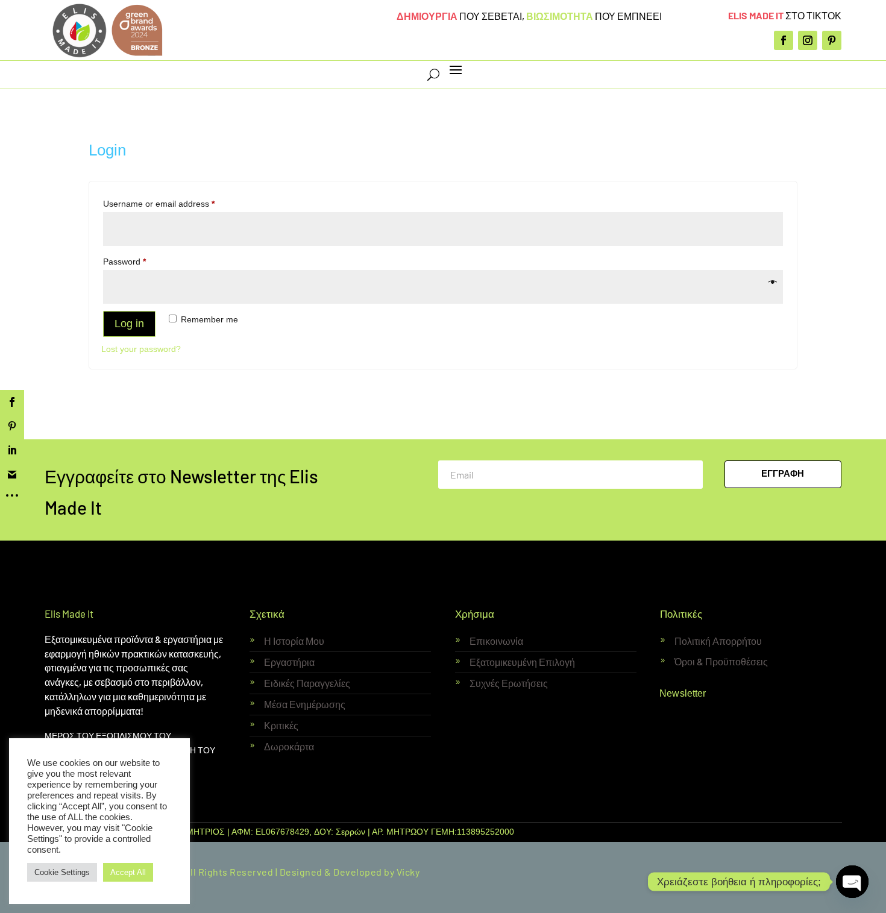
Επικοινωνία (496, 641)
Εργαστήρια (289, 662)
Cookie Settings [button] (62, 872)
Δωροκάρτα (289, 746)
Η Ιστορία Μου (294, 641)
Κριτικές (281, 725)
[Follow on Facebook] (783, 40)
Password (141, 261)
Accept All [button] (128, 872)
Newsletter (683, 693)
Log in (129, 324)
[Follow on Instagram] (807, 40)
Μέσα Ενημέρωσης (304, 704)
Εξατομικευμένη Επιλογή (522, 662)
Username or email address (176, 203)
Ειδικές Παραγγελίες (307, 683)
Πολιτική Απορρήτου (718, 641)
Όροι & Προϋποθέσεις (721, 661)
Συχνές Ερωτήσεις (509, 683)
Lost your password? (141, 349)
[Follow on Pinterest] (831, 40)
